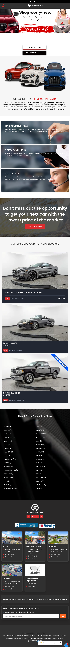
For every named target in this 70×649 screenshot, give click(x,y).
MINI (39, 470)
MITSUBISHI (9, 474)
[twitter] (33, 516)
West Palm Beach (33, 546)
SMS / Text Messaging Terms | (57, 635)
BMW (40, 430)
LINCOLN (8, 463)
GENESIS (40, 445)
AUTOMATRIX (44, 633)
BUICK (7, 434)
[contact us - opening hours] (34, 1)
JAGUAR (40, 452)
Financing (30, 599)
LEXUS (40, 459)
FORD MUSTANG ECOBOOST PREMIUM (23, 292)
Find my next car (8, 599)
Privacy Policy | (16, 635)
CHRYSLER (41, 437)
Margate (52, 546)
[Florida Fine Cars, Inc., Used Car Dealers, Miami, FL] (26, 525)
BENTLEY (8, 430)
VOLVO (39, 488)
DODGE (8, 441)
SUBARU (40, 481)
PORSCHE (41, 477)
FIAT (39, 441)
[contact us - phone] (37, 1)
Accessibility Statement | (13, 638)
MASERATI (8, 466)
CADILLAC (41, 434)
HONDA (40, 448)
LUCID (39, 463)
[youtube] (41, 516)
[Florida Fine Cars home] (35, 509)
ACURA (7, 426)
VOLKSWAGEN (10, 488)
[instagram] (37, 516)
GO (63, 616)
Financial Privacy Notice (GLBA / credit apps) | (35, 635)
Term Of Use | (7, 635)
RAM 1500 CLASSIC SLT (11, 393)
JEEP (7, 456)
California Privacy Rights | (29, 638)
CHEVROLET (10, 437)
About (49, 599)
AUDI (39, 426)
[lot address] (31, 1)
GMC (7, 448)
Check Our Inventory (35, 226)
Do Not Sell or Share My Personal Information (50, 638)
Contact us (40, 599)
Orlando (6, 578)
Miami (5, 546)
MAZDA (40, 466)
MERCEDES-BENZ (11, 470)
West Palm (14, 612)
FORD (7, 445)
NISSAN (40, 474)
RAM (7, 481)
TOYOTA (41, 485)
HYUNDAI (8, 452)
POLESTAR (9, 477)
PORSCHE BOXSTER (10, 343)
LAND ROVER (10, 459)
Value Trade (21, 599)
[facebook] (28, 516)
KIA (39, 456)
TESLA (7, 485)
